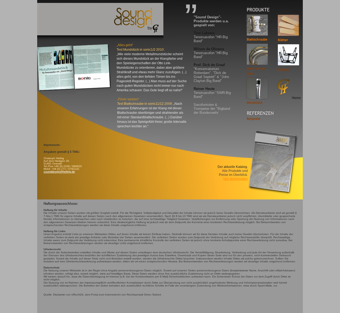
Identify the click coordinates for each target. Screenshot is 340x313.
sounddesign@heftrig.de (59, 171)
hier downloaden (235, 179)
